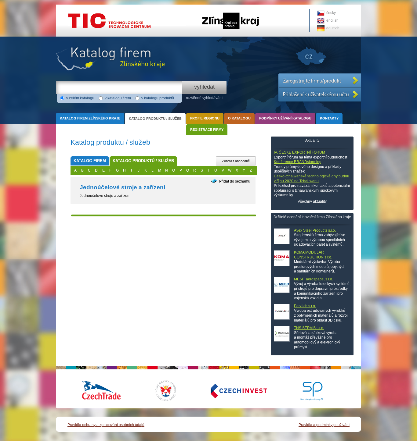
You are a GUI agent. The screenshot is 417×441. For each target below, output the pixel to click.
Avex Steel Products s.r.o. (315, 230)
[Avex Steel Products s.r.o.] (282, 236)
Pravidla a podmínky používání (324, 425)
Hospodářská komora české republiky (170, 391)
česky (331, 13)
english (332, 20)
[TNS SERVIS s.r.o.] (282, 334)
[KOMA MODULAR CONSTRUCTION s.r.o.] (282, 258)
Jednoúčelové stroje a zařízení (122, 187)
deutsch (332, 28)
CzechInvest (231, 391)
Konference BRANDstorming (297, 162)
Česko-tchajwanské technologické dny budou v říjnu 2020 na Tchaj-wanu (311, 178)
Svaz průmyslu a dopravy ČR (308, 391)
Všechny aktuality (312, 201)
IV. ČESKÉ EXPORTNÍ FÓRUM (299, 152)
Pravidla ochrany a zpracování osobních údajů (105, 425)
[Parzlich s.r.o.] (282, 312)
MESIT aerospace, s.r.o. (313, 279)
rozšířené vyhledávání (204, 98)
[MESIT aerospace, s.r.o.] (282, 285)
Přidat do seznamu (234, 181)
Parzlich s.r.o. (305, 306)
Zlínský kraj (208, 7)
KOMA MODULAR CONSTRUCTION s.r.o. (313, 254)
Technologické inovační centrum (82, 7)
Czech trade (101, 391)
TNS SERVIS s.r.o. (309, 328)
